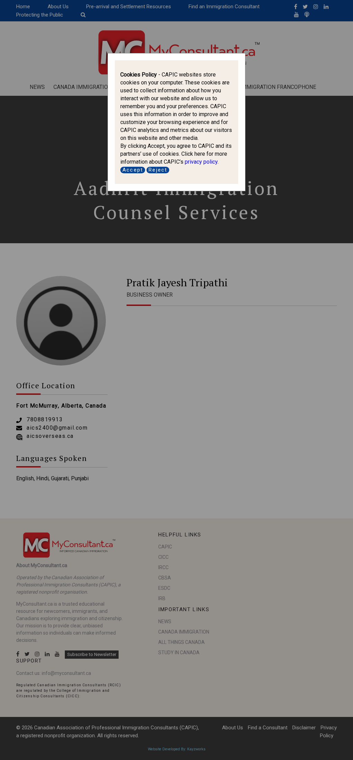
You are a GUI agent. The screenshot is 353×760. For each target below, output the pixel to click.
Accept (132, 170)
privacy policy (201, 161)
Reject (158, 170)
